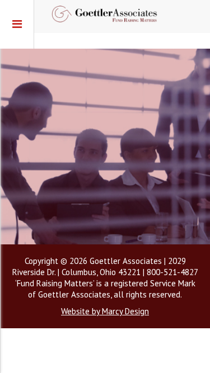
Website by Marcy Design (105, 311)
